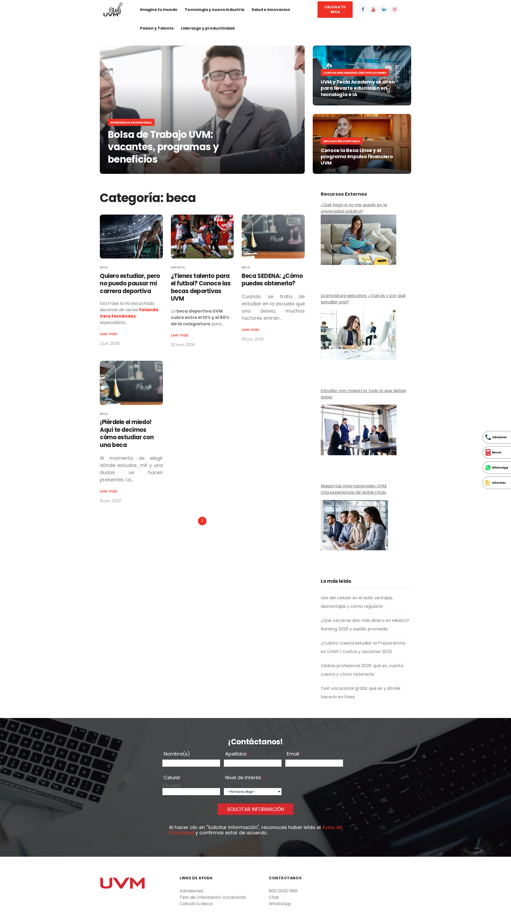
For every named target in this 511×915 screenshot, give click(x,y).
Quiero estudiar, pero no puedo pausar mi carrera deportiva (130, 283)
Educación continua (341, 141)
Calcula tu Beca (196, 904)
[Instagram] (394, 9)
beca (104, 267)
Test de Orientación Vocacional (213, 897)
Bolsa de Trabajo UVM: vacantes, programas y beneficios (163, 147)
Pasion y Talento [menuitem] (157, 28)
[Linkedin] (384, 9)
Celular (173, 778)
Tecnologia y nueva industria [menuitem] (214, 9)
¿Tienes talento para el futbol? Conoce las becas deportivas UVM (201, 287)
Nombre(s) (178, 754)
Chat (274, 897)
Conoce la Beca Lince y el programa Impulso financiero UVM (357, 156)
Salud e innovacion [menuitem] (271, 9)
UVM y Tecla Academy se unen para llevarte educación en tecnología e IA (358, 88)
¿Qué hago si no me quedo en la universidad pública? (354, 208)
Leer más (108, 334)
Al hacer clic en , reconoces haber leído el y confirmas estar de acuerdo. (255, 830)
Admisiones (191, 891)
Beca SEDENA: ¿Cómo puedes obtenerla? (272, 280)
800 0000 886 (283, 891)
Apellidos (237, 754)
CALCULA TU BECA (335, 9)
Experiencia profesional (131, 122)
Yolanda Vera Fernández (129, 313)
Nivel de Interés (244, 778)
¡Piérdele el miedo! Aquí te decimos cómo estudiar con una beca (127, 433)
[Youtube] (373, 9)
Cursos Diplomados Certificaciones (354, 73)
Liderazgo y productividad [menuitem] (207, 28)
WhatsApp (280, 904)
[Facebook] (363, 9)
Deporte (178, 267)
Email (294, 754)
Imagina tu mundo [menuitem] (159, 9)
